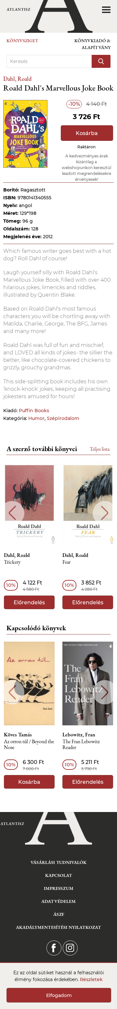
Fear (66, 562)
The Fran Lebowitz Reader (81, 745)
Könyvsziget (22, 40)
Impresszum (58, 888)
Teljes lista (100, 449)
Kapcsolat (58, 875)
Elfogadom (59, 995)
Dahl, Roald (17, 78)
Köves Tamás (18, 735)
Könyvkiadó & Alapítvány (92, 44)
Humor (36, 418)
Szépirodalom (63, 418)
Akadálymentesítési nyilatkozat (58, 927)
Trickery (12, 562)
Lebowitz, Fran (78, 735)
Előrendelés (29, 602)
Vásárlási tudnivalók (58, 862)
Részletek (91, 979)
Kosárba (87, 133)
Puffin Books (34, 410)
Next (105, 513)
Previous (12, 513)
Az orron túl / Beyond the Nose (29, 745)
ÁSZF (58, 914)
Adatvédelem (58, 901)
